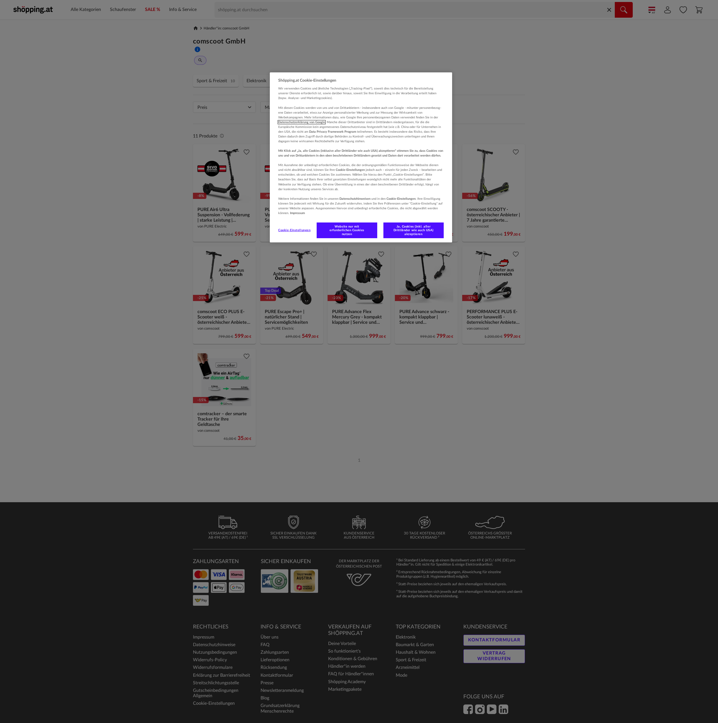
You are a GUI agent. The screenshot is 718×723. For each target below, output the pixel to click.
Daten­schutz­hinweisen (354, 198)
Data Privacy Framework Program (332, 131)
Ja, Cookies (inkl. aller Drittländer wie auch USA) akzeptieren (413, 230)
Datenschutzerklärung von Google (301, 122)
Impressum (297, 213)
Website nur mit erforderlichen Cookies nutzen (347, 230)
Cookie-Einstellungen (294, 230)
